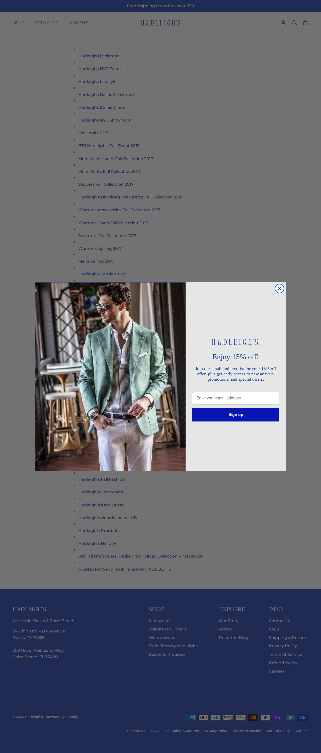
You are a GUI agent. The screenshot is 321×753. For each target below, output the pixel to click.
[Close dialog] (279, 288)
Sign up (235, 414)
